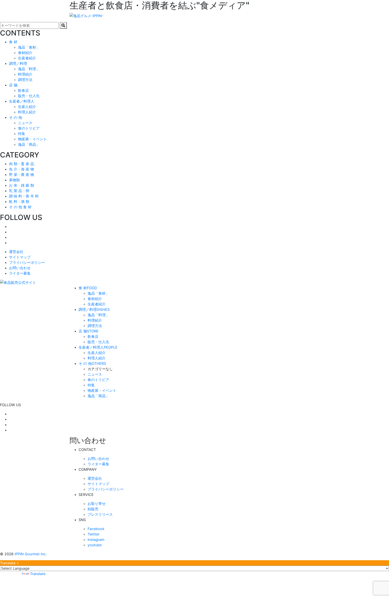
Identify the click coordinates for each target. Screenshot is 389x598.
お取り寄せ (97, 503)
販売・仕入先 (29, 96)
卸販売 (93, 509)
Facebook (96, 528)
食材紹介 (25, 52)
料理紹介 (25, 74)
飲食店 (23, 90)
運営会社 (16, 251)
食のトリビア (29, 128)
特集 (21, 133)
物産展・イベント (32, 139)
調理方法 (25, 79)
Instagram (96, 539)
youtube (95, 545)
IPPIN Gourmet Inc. (31, 554)
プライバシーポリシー (27, 262)
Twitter (94, 534)
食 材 (88, 288)
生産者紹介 (27, 58)
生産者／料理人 (98, 347)
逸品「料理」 (29, 69)
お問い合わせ (20, 268)
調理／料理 (94, 309)
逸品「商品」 (29, 144)
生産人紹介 (27, 106)
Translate (37, 573)
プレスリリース (100, 514)
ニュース (25, 123)
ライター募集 (20, 273)
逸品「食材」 (29, 47)
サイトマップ (20, 257)
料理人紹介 (27, 112)
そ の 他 (92, 363)
